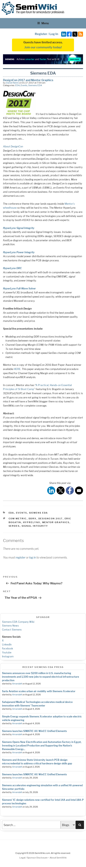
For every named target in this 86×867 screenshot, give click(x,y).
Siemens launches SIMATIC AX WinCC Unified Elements (34, 731)
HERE (17, 369)
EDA (17, 85)
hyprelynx (31, 522)
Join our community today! (43, 47)
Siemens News (10, 625)
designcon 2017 (50, 518)
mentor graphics (56, 522)
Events (24, 85)
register (20, 557)
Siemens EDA (35, 85)
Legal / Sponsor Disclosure (33, 857)
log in (32, 557)
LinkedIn (7, 644)
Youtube (6, 652)
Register (41, 34)
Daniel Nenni (12, 82)
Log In (53, 34)
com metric (18, 518)
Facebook (7, 648)
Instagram (8, 656)
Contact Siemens (12, 629)
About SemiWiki (58, 857)
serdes (14, 525)
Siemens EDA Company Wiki (18, 621)
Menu (45, 23)
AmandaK (17, 683)
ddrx (33, 518)
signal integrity (35, 525)
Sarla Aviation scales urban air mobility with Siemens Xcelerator (38, 691)
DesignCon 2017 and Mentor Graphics (28, 80)
